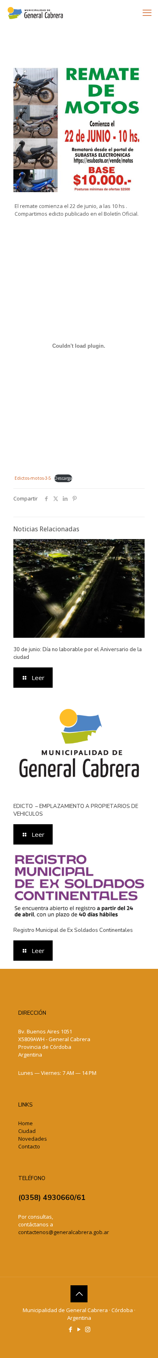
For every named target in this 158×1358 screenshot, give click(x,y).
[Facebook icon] (71, 1329)
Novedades (32, 1138)
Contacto (29, 1146)
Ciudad (27, 1131)
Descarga (63, 478)
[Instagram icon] (88, 1329)
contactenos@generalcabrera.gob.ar (63, 1232)
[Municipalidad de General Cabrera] (35, 12)
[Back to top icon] (79, 1293)
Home (25, 1123)
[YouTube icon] (79, 1329)
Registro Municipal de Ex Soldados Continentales (73, 930)
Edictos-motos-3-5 (33, 478)
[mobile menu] (147, 12)
